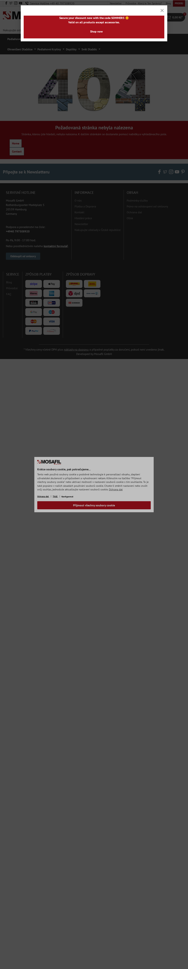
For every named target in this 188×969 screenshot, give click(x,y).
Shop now (96, 31)
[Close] (162, 10)
